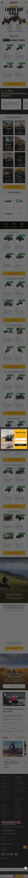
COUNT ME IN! (20, 444)
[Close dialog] (26, 430)
